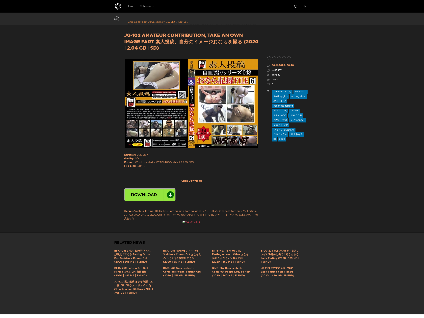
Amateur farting (282, 92)
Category (146, 6)
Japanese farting (283, 106)
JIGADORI (295, 116)
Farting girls (280, 97)
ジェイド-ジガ (280, 125)
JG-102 (294, 111)
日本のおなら (280, 134)
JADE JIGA (279, 101)
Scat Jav (277, 70)
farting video (298, 97)
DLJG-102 (300, 92)
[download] (150, 194)
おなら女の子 (297, 120)
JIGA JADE (279, 116)
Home (130, 6)
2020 (282, 139)
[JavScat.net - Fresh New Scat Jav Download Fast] (117, 6)
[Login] (305, 6)
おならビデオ (280, 120)
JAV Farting (280, 111)
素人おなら (296, 134)
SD (274, 139)
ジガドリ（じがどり (283, 130)
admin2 (276, 75)
